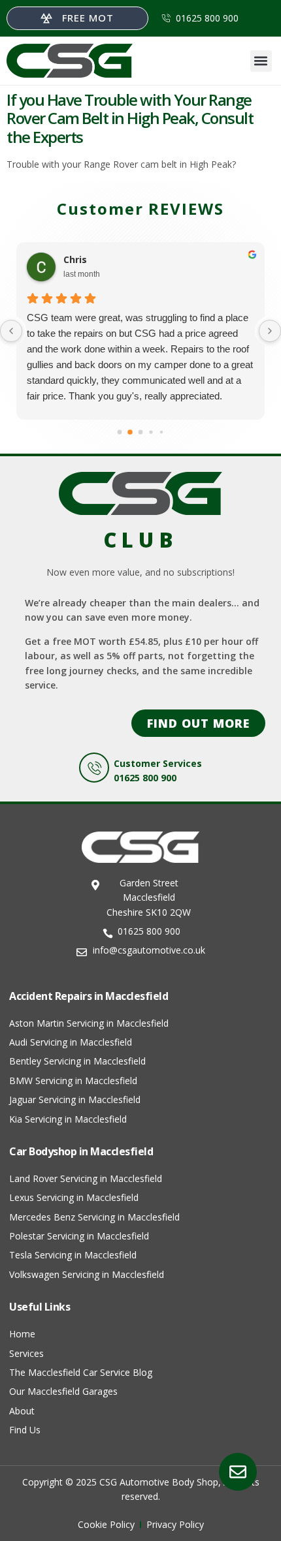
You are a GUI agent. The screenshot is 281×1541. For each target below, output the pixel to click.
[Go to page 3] (150, 431)
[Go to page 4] (161, 431)
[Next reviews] (270, 331)
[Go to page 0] (120, 431)
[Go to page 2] (141, 431)
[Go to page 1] (130, 432)
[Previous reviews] (11, 331)
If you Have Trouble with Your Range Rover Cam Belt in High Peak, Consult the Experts (130, 118)
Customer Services (158, 763)
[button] (261, 61)
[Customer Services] (94, 768)
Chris (75, 260)
